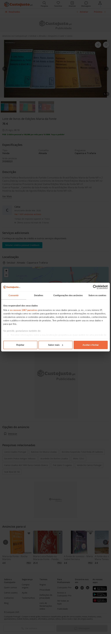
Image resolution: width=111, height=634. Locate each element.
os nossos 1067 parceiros (23, 310)
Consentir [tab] (14, 295)
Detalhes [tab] (38, 295)
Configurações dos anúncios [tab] (68, 295)
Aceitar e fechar (91, 345)
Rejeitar (20, 345)
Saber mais (54, 345)
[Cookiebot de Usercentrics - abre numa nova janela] (95, 287)
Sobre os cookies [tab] (97, 295)
